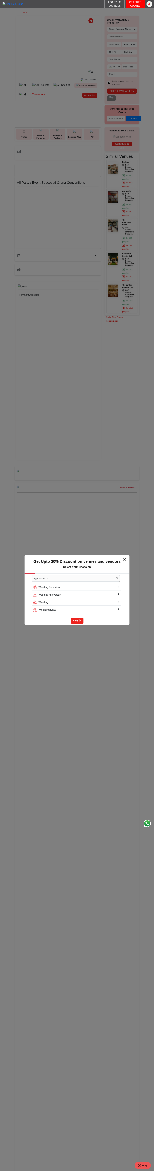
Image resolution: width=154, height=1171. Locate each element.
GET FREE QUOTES (135, 4)
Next (75, 620)
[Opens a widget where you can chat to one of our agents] (142, 1165)
